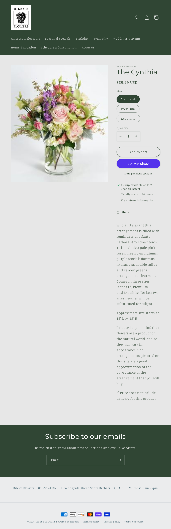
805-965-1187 (47, 488)
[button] (137, 17)
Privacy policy (112, 521)
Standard (128, 99)
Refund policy (91, 521)
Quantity (122, 128)
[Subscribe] (119, 460)
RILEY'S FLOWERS (46, 521)
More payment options (138, 173)
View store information (138, 200)
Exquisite (128, 118)
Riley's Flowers (23, 488)
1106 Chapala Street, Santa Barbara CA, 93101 (92, 488)
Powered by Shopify (67, 521)
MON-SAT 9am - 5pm (143, 488)
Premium (128, 109)
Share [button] (126, 212)
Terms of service (134, 521)
